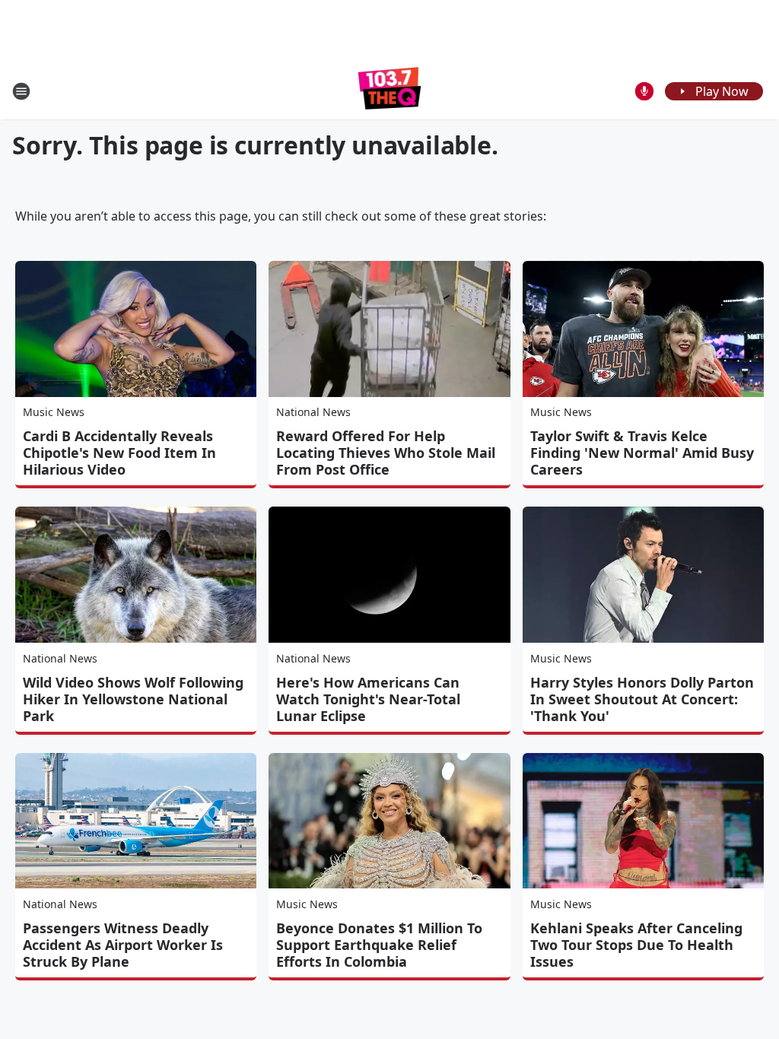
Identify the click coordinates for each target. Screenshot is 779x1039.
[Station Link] (390, 91)
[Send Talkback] (644, 91)
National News (313, 412)
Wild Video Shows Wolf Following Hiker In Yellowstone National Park (133, 699)
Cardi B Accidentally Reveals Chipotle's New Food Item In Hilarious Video (119, 452)
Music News (53, 412)
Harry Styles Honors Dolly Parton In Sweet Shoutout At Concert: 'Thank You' (642, 699)
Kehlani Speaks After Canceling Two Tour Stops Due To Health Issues (636, 945)
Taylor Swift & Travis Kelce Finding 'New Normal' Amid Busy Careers (642, 452)
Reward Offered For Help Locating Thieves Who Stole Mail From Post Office (385, 452)
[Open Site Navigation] (21, 91)
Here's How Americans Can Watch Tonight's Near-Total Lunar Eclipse (368, 699)
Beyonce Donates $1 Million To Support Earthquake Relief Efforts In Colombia (379, 945)
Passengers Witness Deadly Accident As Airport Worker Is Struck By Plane (123, 945)
